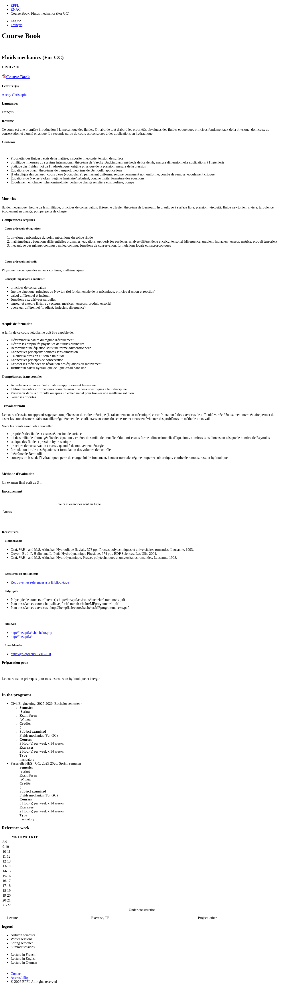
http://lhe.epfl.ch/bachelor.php (31, 633)
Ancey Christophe (14, 95)
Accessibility (20, 977)
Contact (16, 973)
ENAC (16, 9)
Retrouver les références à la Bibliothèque (40, 582)
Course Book (18, 76)
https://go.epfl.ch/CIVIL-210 (31, 654)
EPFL (15, 5)
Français (16, 25)
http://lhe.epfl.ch (22, 637)
